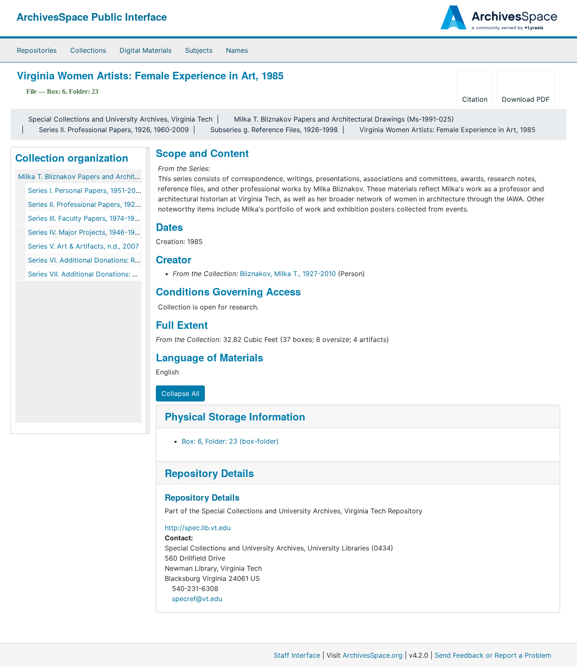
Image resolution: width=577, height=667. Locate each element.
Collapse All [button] (180, 393)
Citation (474, 99)
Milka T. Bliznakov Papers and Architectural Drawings (103, 176)
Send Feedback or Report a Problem (493, 655)
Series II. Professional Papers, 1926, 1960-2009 (114, 129)
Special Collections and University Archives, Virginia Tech (120, 119)
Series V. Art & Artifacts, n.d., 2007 (83, 246)
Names (237, 50)
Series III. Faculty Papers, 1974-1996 (85, 218)
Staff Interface (297, 655)
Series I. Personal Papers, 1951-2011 (85, 190)
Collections (88, 50)
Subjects (198, 50)
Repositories (37, 50)
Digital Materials (145, 50)
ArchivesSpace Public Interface (91, 16)
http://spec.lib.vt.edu (198, 527)
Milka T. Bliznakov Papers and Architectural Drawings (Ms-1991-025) (344, 119)
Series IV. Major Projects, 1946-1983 (85, 232)
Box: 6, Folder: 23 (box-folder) (230, 441)
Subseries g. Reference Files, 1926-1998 (274, 129)
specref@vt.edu (197, 598)
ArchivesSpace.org (373, 655)
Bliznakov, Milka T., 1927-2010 (288, 273)
